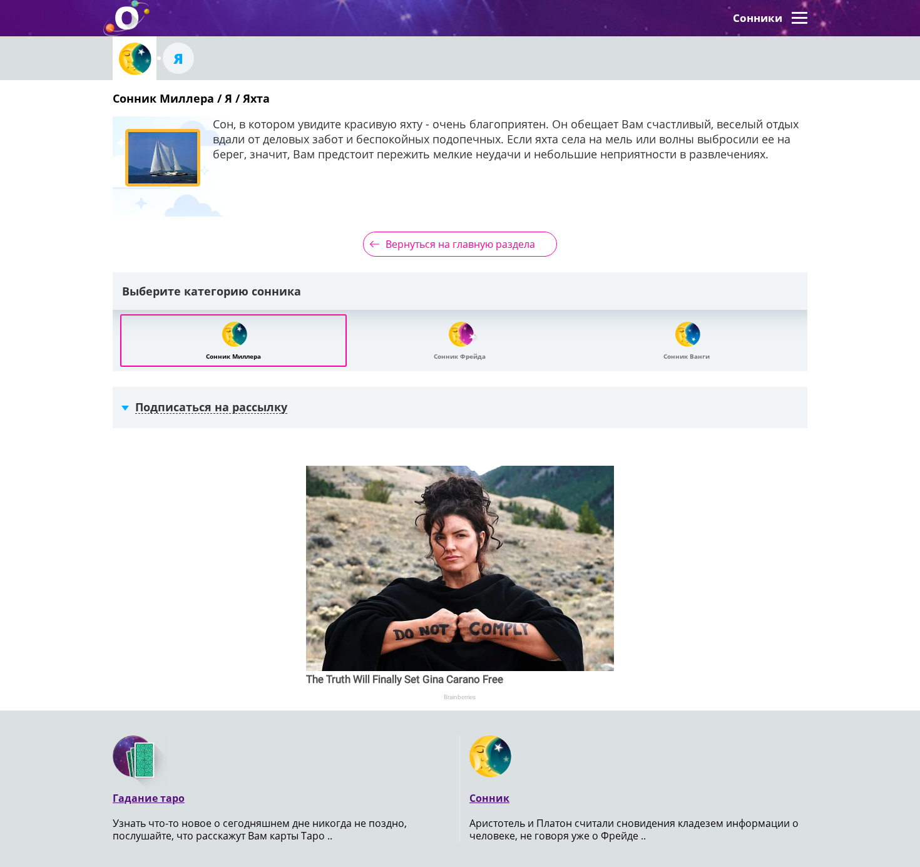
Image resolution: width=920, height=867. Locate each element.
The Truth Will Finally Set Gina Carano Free (404, 679)
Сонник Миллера (233, 356)
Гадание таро (149, 798)
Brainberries (460, 697)
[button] (799, 18)
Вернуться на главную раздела (460, 244)
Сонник (489, 798)
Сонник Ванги (686, 356)
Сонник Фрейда (460, 356)
